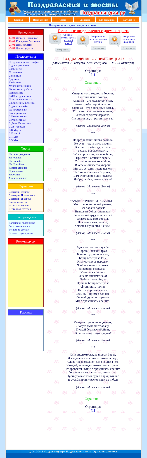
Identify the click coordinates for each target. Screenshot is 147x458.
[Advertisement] (26, 333)
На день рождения (19, 154)
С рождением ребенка (22, 102)
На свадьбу (15, 161)
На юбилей (15, 157)
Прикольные (16, 92)
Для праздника (107, 19)
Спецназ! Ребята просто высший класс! (68, 39)
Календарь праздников (22, 222)
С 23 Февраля (17, 126)
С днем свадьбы (18, 106)
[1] (93, 75)
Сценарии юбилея (19, 191)
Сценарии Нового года (22, 195)
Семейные (15, 75)
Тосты (62, 19)
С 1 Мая (13, 136)
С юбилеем (15, 68)
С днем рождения (19, 65)
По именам (15, 72)
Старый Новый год (27, 37)
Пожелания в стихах (21, 99)
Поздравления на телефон (24, 62)
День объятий (24, 44)
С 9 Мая (13, 140)
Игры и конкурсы (19, 205)
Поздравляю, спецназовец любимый (129, 39)
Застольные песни (19, 226)
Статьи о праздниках (21, 233)
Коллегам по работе (20, 89)
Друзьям (14, 79)
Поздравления (40, 19)
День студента (24, 48)
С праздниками (18, 113)
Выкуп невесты (18, 202)
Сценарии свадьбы (20, 198)
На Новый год (17, 164)
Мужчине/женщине (20, 85)
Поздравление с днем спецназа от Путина (98, 39)
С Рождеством (17, 119)
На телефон (129, 19)
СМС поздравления (20, 96)
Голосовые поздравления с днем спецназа (93, 30)
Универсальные (18, 178)
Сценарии (85, 19)
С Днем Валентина (20, 123)
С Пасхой (14, 133)
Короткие (14, 174)
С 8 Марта (15, 130)
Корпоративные (18, 167)
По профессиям (18, 109)
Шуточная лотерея (20, 208)
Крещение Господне (28, 41)
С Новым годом (18, 116)
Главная (18, 19)
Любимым (15, 82)
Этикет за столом (19, 229)
